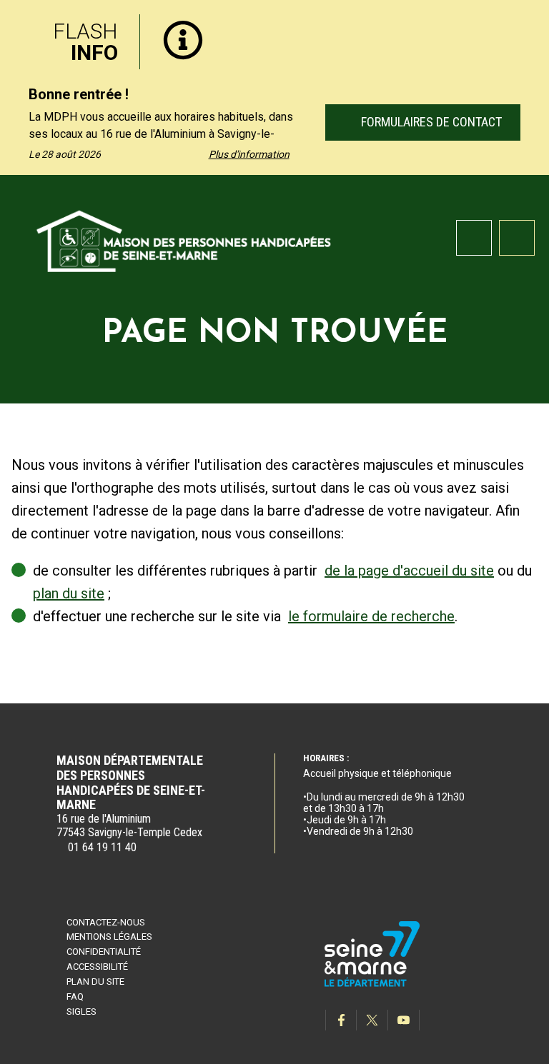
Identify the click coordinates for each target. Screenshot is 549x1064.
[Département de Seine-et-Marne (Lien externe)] (372, 984)
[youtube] (404, 1020)
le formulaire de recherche (371, 616)
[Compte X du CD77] (372, 1020)
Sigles (81, 1011)
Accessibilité (97, 966)
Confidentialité (103, 951)
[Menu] (517, 238)
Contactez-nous (105, 922)
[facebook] (341, 1020)
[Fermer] (527, 23)
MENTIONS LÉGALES (109, 936)
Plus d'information (249, 154)
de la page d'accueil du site (409, 570)
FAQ (75, 996)
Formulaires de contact (429, 121)
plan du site (68, 593)
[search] (474, 238)
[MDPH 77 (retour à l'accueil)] (184, 239)
